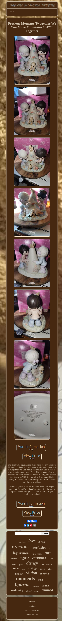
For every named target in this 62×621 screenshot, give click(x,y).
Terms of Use (32, 614)
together (36, 586)
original (22, 542)
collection (36, 554)
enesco (14, 558)
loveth (41, 541)
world (23, 569)
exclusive (39, 547)
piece (50, 569)
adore (42, 569)
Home (32, 601)
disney (32, 563)
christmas (39, 558)
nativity (17, 590)
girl (47, 580)
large (36, 591)
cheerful (44, 573)
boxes (50, 549)
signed (24, 558)
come (15, 568)
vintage (32, 568)
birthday (19, 574)
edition (31, 573)
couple (45, 585)
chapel (29, 591)
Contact (32, 606)
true (51, 558)
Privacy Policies (32, 610)
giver (21, 564)
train (40, 579)
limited (47, 590)
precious (21, 546)
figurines (21, 553)
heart (14, 565)
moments (25, 578)
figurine (23, 584)
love (31, 540)
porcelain (46, 564)
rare (48, 552)
